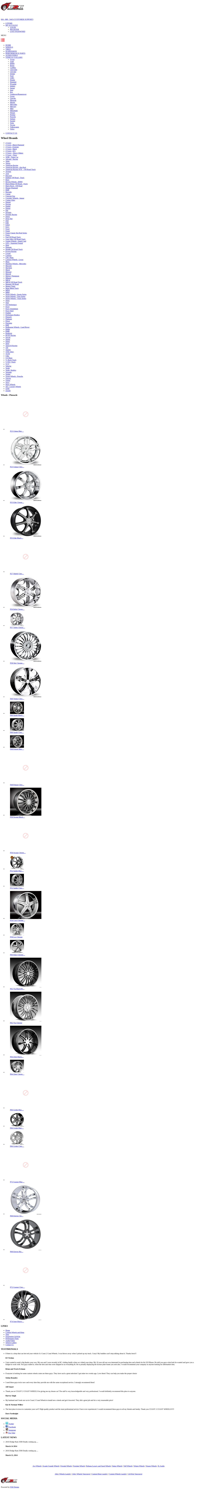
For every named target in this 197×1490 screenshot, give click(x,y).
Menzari (8, 272)
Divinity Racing (11, 215)
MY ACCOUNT (11, 25)
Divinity (8, 212)
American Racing (11, 165)
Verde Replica (10, 370)
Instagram (12, 1430)
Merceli (8, 274)
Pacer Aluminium (11, 309)
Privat (7, 321)
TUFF (7, 354)
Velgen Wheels (139, 1466)
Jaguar (12, 88)
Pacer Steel (9, 311)
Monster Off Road (12, 284)
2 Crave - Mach (11, 149)
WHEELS (9, 47)
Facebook (12, 1427)
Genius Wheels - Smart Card (15, 241)
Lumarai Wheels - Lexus (14, 260)
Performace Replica (12, 315)
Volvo (12, 129)
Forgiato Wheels (79, 1466)
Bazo (7, 180)
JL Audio (161, 1466)
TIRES (8, 49)
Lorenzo (8, 255)
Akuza (7, 163)
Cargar (7, 194)
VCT (7, 364)
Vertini (7, 374)
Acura (12, 59)
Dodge (12, 74)
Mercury (13, 107)
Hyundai (13, 84)
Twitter (11, 1424)
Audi (12, 61)
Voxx (7, 382)
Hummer (13, 82)
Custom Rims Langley (100, 1474)
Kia (11, 92)
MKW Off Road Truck (13, 282)
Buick (12, 66)
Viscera (8, 378)
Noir (7, 303)
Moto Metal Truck (12, 288)
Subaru (12, 119)
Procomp (8, 323)
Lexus (12, 96)
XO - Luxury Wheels (13, 387)
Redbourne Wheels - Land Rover (17, 327)
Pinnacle (8, 317)
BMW (12, 64)
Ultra (7, 356)
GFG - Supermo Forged (14, 243)
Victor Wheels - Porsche (14, 376)
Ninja (7, 301)
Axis (7, 174)
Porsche (13, 117)
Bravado (8, 192)
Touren (8, 350)
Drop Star (9, 219)
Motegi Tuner (10, 286)
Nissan (12, 113)
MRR (7, 292)
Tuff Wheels (127, 1466)
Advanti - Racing (11, 159)
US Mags (8, 358)
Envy (7, 227)
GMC (12, 78)
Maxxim (8, 266)
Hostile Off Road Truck (14, 249)
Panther (8, 313)
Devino (8, 204)
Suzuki (12, 121)
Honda (12, 80)
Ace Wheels (37, 1466)
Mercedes (13, 104)
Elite (7, 223)
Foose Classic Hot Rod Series (16, 233)
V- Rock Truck (10, 360)
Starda (7, 339)
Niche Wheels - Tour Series (15, 296)
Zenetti (7, 391)
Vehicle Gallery (11, 1343)
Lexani (7, 253)
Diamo (7, 208)
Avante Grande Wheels (51, 1466)
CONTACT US (11, 133)
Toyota (12, 125)
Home (7, 1330)
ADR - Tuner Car (11, 157)
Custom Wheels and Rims (14, 1332)
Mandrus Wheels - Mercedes (15, 264)
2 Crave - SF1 (10, 151)
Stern (7, 344)
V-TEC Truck (10, 362)
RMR (7, 331)
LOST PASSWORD (17, 31)
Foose (7, 231)
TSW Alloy (9, 352)
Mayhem (8, 268)
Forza (7, 235)
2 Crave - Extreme (12, 147)
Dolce (7, 217)
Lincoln (13, 98)
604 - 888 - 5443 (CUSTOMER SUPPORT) (17, 19)
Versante (8, 372)
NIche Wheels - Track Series (15, 299)
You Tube (11, 1433)
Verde (7, 368)
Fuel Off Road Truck (13, 237)
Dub (7, 221)
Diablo (7, 206)
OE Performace (11, 305)
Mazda (12, 102)
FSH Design (14, 1487)
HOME (8, 45)
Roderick (8, 333)
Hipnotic (8, 247)
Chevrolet (13, 70)
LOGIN (13, 27)
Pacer (7, 307)
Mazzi (7, 270)
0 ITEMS (8, 23)
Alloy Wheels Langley (63, 1474)
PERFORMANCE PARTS (15, 53)
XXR (7, 389)
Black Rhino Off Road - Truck (16, 184)
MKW (7, 280)
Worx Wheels (10, 385)
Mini (11, 109)
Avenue (8, 172)
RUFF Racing (10, 335)
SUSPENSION (11, 51)
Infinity (12, 86)
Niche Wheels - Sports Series (15, 294)
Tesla (12, 123)
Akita (7, 161)
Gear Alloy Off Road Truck (15, 239)
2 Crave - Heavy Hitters (14, 153)
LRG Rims (9, 258)
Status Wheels (117, 1466)
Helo (7, 245)
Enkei (7, 225)
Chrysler (13, 72)
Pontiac (12, 115)
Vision (7, 380)
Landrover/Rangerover (18, 94)
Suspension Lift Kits (12, 1337)
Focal (7, 229)
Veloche (8, 366)
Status (7, 342)
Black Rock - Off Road (13, 186)
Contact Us (9, 1345)
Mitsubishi (14, 111)
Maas (7, 262)
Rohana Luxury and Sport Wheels (98, 1466)
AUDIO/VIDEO (11, 55)
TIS (6, 348)
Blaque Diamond (11, 188)
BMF (7, 190)
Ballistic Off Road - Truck (14, 178)
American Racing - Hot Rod (15, 167)
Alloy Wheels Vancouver (81, 1474)
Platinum (8, 319)
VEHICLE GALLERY (14, 57)
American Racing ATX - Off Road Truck (20, 169)
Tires (7, 1334)
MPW (7, 290)
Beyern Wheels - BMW (14, 182)
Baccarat (8, 176)
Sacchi (7, 337)
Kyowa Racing (10, 251)
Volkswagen (14, 127)
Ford (11, 76)
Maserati (13, 100)
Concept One (10, 196)
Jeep (11, 90)
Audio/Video (10, 1341)
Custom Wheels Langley (118, 1474)
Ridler (7, 329)
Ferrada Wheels (66, 1466)
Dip (6, 210)
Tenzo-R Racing (11, 346)
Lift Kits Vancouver (135, 1474)
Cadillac (13, 68)
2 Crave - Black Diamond (14, 145)
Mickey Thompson (12, 276)
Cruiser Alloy (10, 200)
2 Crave (8, 143)
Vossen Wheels (151, 1466)
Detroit (7, 202)
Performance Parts (12, 1339)
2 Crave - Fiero (11, 155)
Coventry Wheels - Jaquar (14, 198)
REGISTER (14, 29)
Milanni (8, 278)
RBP (7, 325)
